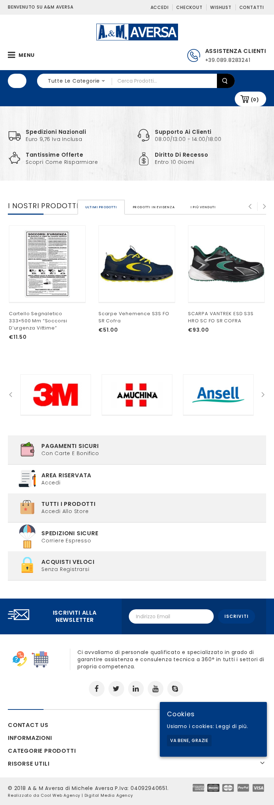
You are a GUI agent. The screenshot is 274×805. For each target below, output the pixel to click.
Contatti (251, 7)
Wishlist (220, 7)
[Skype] (175, 689)
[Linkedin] (136, 689)
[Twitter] (116, 689)
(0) (255, 100)
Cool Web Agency (60, 795)
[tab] (101, 207)
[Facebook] (97, 689)
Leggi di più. (232, 726)
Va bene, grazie (189, 740)
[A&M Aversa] (137, 31)
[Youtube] (155, 689)
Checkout (189, 7)
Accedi (160, 7)
